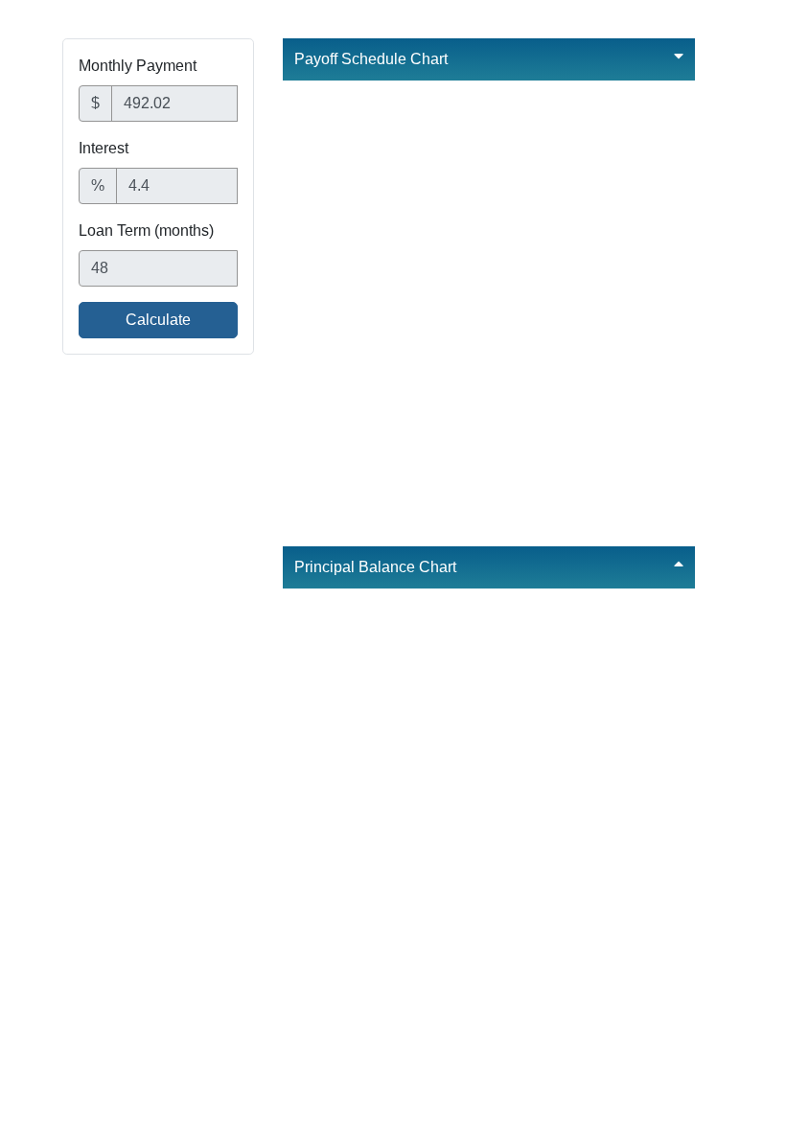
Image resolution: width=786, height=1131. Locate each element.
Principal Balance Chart (375, 567)
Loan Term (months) (146, 230)
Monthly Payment (137, 66)
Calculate (158, 320)
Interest (103, 148)
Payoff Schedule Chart (371, 59)
